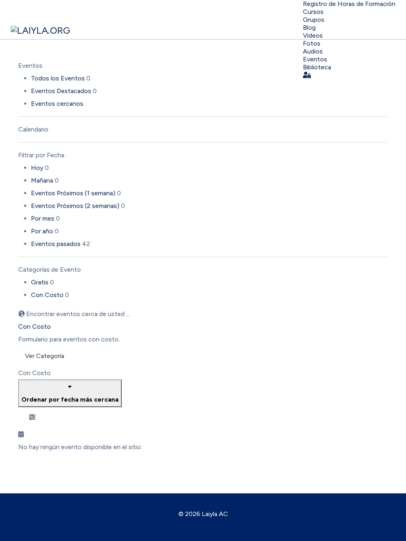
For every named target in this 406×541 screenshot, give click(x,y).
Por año (43, 231)
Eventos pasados (56, 244)
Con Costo (48, 295)
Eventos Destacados (62, 91)
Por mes (43, 218)
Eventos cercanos (57, 103)
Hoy (38, 167)
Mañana (43, 180)
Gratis (40, 282)
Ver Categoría (44, 356)
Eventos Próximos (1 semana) (74, 193)
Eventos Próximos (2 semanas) (76, 206)
